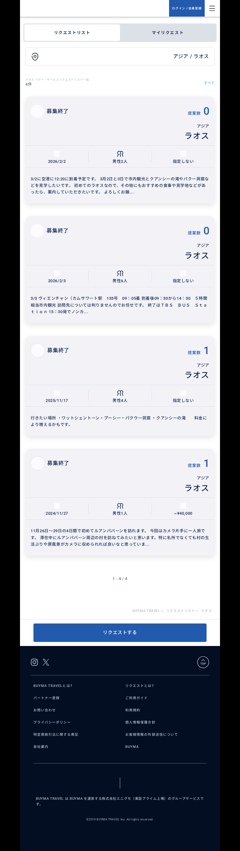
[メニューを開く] (212, 8)
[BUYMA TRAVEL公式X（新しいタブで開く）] (46, 662)
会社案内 (40, 747)
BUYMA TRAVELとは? (52, 686)
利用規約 (132, 710)
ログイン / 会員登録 (187, 8)
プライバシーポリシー (52, 722)
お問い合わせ (44, 710)
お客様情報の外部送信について (151, 735)
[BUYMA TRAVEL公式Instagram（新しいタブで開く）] (34, 662)
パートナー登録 (46, 698)
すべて (209, 83)
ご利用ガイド (136, 698)
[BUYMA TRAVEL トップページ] (97, 8)
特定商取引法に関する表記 (56, 735)
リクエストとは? (139, 686)
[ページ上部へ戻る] (203, 662)
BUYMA (132, 747)
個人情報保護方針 (140, 722)
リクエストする (120, 632)
